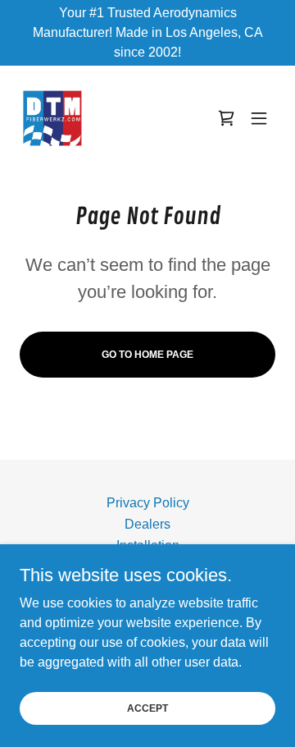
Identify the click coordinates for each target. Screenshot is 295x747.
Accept (147, 707)
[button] (259, 118)
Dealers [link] (147, 524)
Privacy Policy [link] (148, 503)
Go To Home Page (147, 354)
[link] (52, 118)
